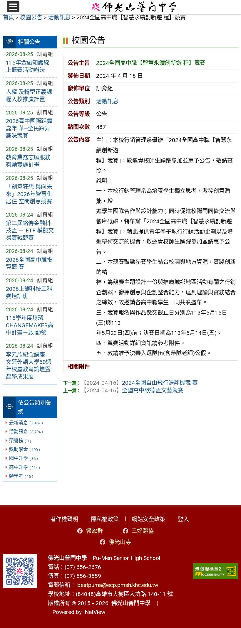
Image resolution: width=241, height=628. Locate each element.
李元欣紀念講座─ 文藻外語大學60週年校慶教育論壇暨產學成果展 (28, 365)
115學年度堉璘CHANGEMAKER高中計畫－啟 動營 (29, 325)
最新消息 (26, 423)
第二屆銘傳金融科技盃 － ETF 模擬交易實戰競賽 (30, 230)
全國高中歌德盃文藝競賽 (132, 390)
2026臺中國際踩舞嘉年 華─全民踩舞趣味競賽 (29, 128)
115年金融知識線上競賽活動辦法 (27, 66)
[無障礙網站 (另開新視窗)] (215, 571)
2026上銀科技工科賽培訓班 (29, 293)
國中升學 (23, 458)
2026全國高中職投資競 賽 (29, 263)
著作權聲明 (64, 519)
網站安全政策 (148, 519)
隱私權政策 (105, 519)
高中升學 (24, 467)
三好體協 (142, 531)
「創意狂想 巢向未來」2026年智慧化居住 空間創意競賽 (29, 194)
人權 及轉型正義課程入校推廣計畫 (29, 96)
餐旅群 (94, 531)
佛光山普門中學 (129, 603)
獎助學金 (24, 449)
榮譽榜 (20, 440)
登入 (183, 519)
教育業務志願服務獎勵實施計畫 (28, 161)
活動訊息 (26, 431)
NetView (95, 612)
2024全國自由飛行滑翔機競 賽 (139, 382)
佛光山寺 (120, 542)
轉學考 (21, 476)
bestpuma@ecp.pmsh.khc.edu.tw (117, 585)
